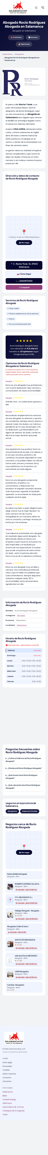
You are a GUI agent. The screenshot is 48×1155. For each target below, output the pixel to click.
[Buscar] (36, 7)
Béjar (5, 1096)
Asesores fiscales (29, 811)
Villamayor (7, 1103)
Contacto (7, 1077)
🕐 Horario (33, 37)
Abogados (19, 54)
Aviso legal (7, 1062)
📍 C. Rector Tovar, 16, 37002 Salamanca (24, 265)
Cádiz (5, 1114)
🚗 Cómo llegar (24, 274)
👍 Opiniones (24, 44)
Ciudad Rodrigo (9, 1099)
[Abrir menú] (42, 7)
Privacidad (7, 1066)
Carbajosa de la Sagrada (13, 1111)
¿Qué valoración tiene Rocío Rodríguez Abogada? (23, 786)
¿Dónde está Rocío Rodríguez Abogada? (25, 768)
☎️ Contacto (16, 37)
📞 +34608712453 (24, 281)
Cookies (6, 1070)
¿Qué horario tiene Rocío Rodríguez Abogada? (21, 776)
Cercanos (7, 1081)
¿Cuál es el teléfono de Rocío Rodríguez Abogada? (23, 759)
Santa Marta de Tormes (13, 1107)
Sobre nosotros (9, 1074)
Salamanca (7, 54)
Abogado (21, 615)
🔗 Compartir (24, 287)
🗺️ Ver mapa (24, 242)
